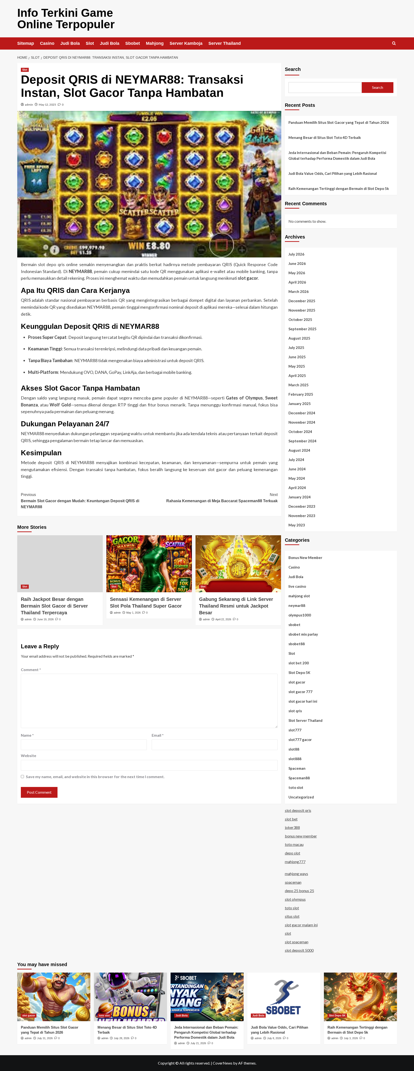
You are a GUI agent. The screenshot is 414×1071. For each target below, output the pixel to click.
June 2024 (297, 469)
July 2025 (296, 347)
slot (288, 933)
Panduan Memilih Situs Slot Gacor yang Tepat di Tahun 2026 (338, 122)
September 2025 (302, 329)
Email (158, 735)
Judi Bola (70, 43)
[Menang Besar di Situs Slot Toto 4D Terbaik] (130, 997)
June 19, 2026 (45, 619)
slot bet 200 (298, 663)
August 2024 (299, 450)
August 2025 (299, 338)
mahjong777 (295, 861)
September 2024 (302, 441)
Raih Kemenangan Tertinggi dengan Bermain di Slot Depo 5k (338, 188)
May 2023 (296, 525)
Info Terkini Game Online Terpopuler (66, 18)
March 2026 (298, 291)
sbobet (294, 624)
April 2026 (297, 282)
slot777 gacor (300, 739)
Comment (31, 669)
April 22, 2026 (223, 619)
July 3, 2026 (351, 1038)
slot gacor (296, 682)
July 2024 (296, 459)
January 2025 (299, 403)
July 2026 (296, 254)
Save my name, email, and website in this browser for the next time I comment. (95, 776)
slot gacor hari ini (302, 701)
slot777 (294, 730)
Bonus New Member (305, 557)
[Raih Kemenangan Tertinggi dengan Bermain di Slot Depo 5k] (360, 997)
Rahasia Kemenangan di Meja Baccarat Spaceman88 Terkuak (222, 498)
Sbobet (132, 43)
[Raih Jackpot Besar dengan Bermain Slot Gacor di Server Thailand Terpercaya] (60, 563)
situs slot (292, 916)
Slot (90, 43)
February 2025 (300, 394)
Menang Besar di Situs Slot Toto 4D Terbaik (324, 137)
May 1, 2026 (133, 612)
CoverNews (222, 1063)
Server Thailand (224, 43)
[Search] (394, 43)
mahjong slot (299, 596)
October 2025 (300, 319)
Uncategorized (301, 797)
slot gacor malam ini (301, 925)
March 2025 (298, 385)
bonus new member (301, 836)
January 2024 (299, 497)
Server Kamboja (186, 43)
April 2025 (297, 375)
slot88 (293, 749)
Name (27, 735)
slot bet (291, 819)
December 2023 (301, 506)
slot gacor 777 (300, 691)
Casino (47, 43)
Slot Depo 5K (299, 672)
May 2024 (296, 478)
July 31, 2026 (45, 1038)
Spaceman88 (299, 778)
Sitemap (25, 43)
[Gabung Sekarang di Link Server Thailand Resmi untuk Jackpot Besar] (238, 563)
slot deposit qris (298, 810)
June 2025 (297, 357)
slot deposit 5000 (299, 950)
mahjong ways (296, 873)
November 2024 (301, 422)
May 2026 (296, 273)
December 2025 (301, 301)
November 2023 (301, 515)
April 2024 (297, 487)
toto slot (295, 787)
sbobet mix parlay (303, 634)
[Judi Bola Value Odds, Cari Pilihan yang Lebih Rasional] (283, 997)
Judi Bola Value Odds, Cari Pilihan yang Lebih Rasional (332, 173)
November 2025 (301, 310)
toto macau (294, 844)
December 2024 (301, 413)
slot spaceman (296, 942)
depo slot (292, 853)
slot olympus (295, 899)
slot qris (295, 711)
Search (293, 69)
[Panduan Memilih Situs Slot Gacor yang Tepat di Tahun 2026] (53, 997)
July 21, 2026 (198, 1043)
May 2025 (296, 366)
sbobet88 (296, 644)
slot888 (294, 759)
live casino (297, 586)
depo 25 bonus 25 (299, 890)
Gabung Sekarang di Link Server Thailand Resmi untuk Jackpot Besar (236, 606)
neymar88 (296, 605)
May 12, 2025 (47, 104)
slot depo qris (51, 264)
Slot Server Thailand (305, 720)
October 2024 (300, 431)
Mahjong (155, 43)
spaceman (293, 882)
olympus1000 (299, 615)
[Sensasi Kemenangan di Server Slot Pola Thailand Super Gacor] (149, 563)
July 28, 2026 (121, 1038)
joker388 (292, 827)
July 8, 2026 (274, 1038)
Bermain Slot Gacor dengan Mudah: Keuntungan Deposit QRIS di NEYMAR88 (80, 501)
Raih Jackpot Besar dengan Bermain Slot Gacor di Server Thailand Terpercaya (54, 606)
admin (29, 104)
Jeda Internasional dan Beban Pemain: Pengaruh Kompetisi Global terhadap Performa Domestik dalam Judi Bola (337, 155)
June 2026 (297, 263)
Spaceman (296, 768)
